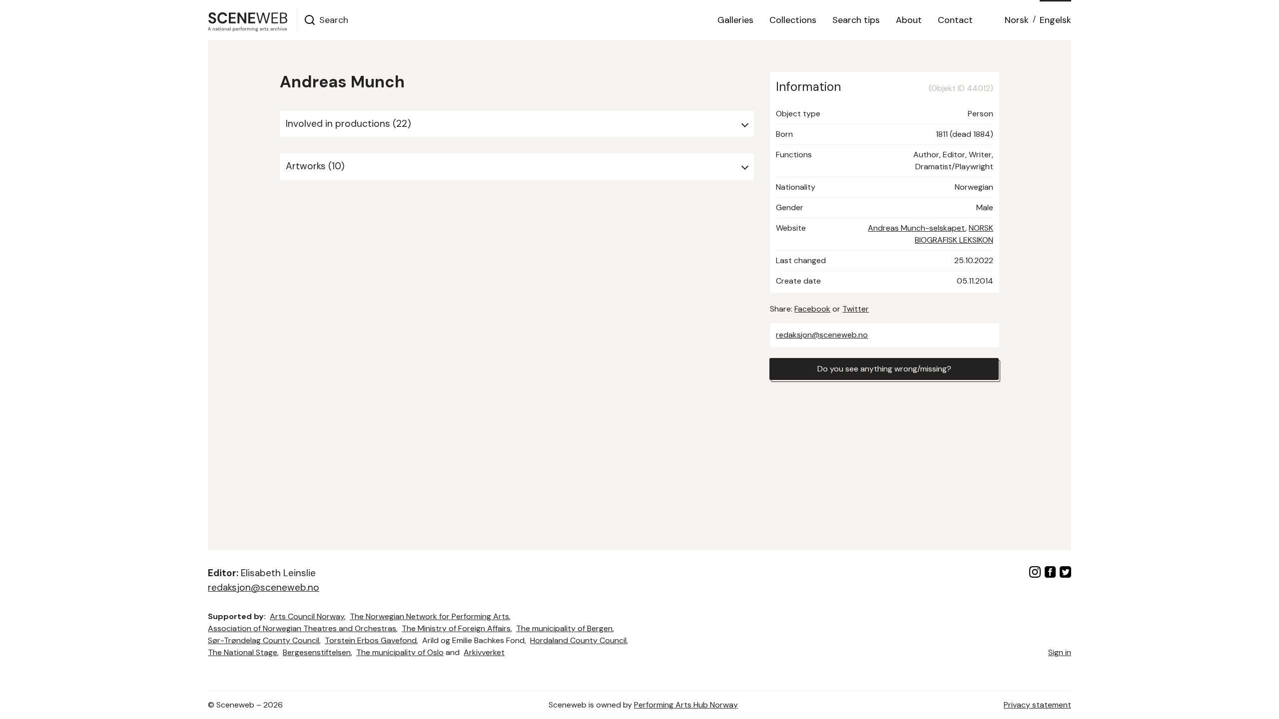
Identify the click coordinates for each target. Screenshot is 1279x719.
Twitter (855, 309)
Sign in (1059, 652)
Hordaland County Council (578, 640)
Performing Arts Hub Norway (686, 705)
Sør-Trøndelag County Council (263, 640)
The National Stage (242, 652)
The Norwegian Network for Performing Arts (429, 616)
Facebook (812, 309)
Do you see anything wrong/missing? (884, 368)
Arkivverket (484, 652)
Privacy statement (1037, 705)
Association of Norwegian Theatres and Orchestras (302, 628)
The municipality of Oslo (400, 652)
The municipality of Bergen (564, 628)
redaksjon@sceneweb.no (822, 335)
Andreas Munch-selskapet (916, 228)
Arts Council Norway (307, 616)
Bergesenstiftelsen (317, 652)
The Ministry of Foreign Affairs (456, 628)
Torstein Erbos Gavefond (371, 640)
